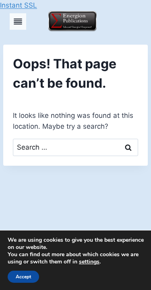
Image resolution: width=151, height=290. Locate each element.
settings (89, 261)
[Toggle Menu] (18, 21)
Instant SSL (18, 5)
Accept (23, 277)
